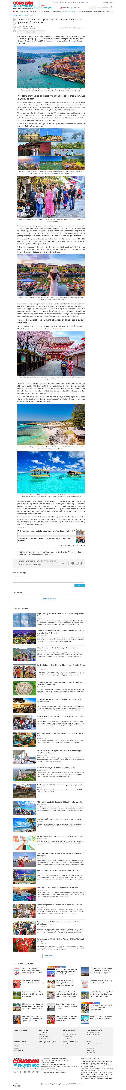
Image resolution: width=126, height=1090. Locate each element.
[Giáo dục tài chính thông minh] (62, 967)
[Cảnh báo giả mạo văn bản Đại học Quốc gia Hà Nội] (85, 984)
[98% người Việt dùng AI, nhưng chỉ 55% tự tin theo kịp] (17, 984)
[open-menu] (112, 12)
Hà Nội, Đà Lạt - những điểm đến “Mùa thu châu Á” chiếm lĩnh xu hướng (61, 666)
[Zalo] (14, 23)
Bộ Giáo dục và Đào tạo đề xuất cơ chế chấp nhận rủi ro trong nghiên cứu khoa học (66, 994)
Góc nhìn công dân (99, 11)
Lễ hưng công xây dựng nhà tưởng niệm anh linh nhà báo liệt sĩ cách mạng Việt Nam (32, 1006)
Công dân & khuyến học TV (95, 1044)
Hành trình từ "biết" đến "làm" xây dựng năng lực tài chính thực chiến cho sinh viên (67, 972)
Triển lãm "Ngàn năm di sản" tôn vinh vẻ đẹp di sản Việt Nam (59, 905)
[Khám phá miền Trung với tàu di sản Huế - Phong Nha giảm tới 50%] (24, 739)
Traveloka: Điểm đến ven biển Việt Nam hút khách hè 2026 (59, 819)
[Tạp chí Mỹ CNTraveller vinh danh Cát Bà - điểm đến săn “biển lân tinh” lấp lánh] (24, 705)
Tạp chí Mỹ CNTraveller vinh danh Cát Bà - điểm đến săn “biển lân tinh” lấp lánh (60, 700)
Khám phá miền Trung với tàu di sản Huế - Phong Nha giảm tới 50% (60, 735)
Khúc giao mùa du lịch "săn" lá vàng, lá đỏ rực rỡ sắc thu (57, 648)
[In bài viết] (14, 32)
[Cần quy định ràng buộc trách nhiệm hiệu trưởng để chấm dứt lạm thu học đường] (17, 971)
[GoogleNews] (37, 1073)
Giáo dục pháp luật (58, 11)
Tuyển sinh (66, 1032)
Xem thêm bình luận (48, 599)
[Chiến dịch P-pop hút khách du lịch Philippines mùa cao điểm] (24, 808)
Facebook (56, 2)
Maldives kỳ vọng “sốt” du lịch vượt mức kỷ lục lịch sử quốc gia (60, 716)
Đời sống (16, 1046)
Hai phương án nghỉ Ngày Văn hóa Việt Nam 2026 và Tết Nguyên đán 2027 (61, 940)
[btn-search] (111, 7)
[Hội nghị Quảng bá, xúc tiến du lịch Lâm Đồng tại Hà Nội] (24, 876)
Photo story (91, 1052)
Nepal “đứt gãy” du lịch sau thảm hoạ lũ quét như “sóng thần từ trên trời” (60, 615)
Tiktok (76, 2)
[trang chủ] (32, 5)
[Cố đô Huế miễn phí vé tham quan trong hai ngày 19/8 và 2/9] (24, 791)
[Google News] (80, 28)
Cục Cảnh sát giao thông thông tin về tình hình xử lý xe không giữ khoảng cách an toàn (101, 994)
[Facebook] (14, 20)
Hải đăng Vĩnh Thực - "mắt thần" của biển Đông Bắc (56, 768)
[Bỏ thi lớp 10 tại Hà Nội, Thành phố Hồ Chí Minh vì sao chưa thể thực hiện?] (51, 984)
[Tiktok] (33, 1073)
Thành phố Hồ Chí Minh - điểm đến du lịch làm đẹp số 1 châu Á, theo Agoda (60, 854)
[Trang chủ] (14, 11)
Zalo (63, 2)
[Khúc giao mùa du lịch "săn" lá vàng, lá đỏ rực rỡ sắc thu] (24, 654)
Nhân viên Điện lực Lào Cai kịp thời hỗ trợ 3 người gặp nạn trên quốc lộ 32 (32, 1018)
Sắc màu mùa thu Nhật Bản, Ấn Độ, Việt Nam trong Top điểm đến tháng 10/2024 (44, 540)
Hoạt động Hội (43, 1032)
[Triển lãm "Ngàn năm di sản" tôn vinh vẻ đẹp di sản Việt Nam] (24, 911)
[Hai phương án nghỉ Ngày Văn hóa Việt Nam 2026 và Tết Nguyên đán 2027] (24, 945)
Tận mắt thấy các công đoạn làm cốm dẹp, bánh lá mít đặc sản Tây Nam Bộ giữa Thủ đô (60, 683)
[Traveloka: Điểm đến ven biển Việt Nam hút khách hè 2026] (24, 825)
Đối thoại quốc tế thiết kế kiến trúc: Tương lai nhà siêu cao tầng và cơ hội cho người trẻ (101, 970)
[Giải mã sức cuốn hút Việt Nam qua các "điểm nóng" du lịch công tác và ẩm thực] (24, 928)
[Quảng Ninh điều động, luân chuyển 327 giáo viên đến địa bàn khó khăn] (51, 1019)
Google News (84, 2)
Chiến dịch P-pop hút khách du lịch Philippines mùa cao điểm (59, 802)
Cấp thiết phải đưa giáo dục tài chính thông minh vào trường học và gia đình (101, 1007)
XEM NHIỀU (76, 8)
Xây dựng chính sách (93, 1032)
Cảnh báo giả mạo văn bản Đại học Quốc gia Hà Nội (101, 982)
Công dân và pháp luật (93, 1034)
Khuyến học (33, 11)
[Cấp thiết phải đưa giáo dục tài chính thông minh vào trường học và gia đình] (85, 1008)
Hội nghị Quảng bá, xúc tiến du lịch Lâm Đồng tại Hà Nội (57, 870)
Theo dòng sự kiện (22, 11)
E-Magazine (90, 1048)
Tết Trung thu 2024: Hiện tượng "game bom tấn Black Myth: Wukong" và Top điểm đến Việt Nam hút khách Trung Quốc (50, 553)
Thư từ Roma (66, 1038)
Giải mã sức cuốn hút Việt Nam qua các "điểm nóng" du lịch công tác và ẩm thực (59, 923)
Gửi (79, 585)
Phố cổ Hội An (31, 561)
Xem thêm (49, 956)
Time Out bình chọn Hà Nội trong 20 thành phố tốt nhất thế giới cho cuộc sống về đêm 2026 (60, 632)
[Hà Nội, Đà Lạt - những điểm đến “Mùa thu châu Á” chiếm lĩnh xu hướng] (24, 671)
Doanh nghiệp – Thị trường (22, 1044)
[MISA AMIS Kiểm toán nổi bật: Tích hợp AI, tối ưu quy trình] (85, 1019)
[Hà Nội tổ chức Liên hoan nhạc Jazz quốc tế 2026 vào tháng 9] (24, 842)
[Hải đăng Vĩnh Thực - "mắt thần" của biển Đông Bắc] (24, 774)
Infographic (90, 1050)
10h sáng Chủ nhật (68, 1046)
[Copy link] (14, 27)
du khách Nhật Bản (25, 564)
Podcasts (90, 1046)
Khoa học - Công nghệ (84, 11)
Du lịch (31, 15)
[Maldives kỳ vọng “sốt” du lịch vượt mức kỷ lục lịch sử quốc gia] (24, 722)
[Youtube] (29, 1073)
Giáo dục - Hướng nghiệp (70, 1034)
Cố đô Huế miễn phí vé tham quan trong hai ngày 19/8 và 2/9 (59, 785)
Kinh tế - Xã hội (70, 11)
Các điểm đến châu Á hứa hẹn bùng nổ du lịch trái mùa (57, 888)
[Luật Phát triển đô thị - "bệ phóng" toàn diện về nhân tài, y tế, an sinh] (17, 995)
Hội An (22, 561)
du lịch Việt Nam (43, 561)
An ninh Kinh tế (18, 1050)
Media (109, 11)
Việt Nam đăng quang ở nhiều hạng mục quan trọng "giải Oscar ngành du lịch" (46, 531)
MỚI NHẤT (65, 8)
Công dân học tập (44, 11)
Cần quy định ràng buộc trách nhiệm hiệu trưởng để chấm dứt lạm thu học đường (33, 970)
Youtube (69, 2)
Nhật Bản (37, 564)
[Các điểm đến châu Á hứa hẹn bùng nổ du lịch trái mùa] (24, 894)
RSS (14, 1072)
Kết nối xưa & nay (43, 1036)
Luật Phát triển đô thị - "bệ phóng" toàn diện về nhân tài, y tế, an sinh (33, 994)
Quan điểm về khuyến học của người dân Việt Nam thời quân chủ (66, 1006)
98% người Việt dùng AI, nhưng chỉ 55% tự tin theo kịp (33, 982)
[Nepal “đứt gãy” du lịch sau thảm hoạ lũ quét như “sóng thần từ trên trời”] (24, 620)
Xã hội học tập (43, 1034)
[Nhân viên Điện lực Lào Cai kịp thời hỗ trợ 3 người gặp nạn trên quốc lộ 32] (17, 1019)
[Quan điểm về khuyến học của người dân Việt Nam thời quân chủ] (51, 1007)
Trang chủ (15, 15)
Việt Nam (53, 561)
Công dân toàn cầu (68, 1036)
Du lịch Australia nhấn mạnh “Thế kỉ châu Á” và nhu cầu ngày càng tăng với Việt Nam (59, 752)
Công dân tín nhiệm (68, 1044)
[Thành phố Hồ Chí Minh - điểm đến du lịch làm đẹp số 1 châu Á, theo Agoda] (24, 859)
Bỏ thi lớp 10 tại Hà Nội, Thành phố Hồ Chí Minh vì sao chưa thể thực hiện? (65, 983)
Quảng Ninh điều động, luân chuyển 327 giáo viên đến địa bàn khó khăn (67, 1018)
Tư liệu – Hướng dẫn (44, 1038)
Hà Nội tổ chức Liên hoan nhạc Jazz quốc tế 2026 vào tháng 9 (60, 836)
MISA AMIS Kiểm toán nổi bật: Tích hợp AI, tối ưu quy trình (101, 1017)
